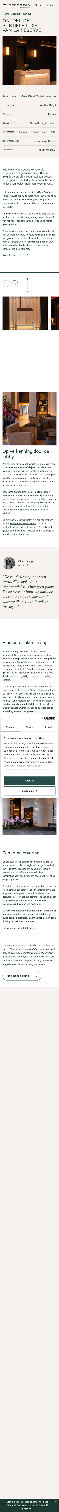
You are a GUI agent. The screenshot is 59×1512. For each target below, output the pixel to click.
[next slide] (14, 283)
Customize (28, 790)
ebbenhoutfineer (36, 241)
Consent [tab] (10, 727)
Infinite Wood (9, 245)
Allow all (29, 780)
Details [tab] (29, 727)
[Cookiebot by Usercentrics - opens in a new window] (42, 718)
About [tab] (48, 727)
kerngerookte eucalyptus (23, 523)
